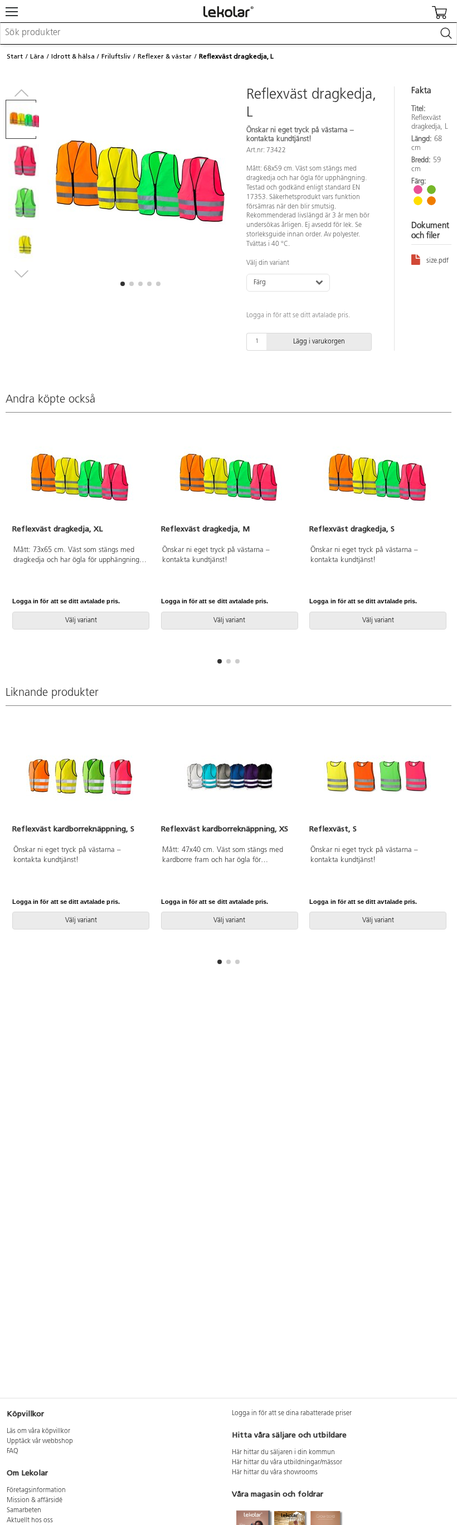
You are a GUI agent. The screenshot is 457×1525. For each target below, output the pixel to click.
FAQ (12, 1451)
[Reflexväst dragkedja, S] (377, 476)
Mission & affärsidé (34, 1500)
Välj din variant (267, 263)
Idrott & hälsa (73, 56)
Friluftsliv (115, 56)
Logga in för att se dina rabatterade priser (292, 1413)
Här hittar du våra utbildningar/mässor (287, 1462)
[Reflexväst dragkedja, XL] (80, 476)
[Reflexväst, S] (377, 776)
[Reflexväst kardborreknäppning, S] (80, 776)
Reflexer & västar (165, 56)
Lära (37, 56)
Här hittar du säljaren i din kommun (283, 1452)
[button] (122, 284)
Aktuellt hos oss (30, 1520)
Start (15, 56)
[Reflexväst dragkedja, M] (228, 476)
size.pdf (437, 261)
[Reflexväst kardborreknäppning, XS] (228, 776)
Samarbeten (24, 1510)
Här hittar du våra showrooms (275, 1472)
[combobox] (228, 33)
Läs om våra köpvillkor (38, 1431)
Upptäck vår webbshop (40, 1441)
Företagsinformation (36, 1490)
